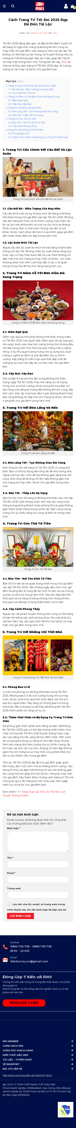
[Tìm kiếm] (12, 6)
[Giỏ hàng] (72, 6)
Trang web (14, 888)
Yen (54, 33)
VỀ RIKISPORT (11, 1064)
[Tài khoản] (66, 6)
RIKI (64, 62)
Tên (10, 857)
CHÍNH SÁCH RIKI (13, 1045)
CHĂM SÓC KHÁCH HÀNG (18, 1050)
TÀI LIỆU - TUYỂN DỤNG (17, 1059)
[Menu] (4, 6)
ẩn (20, 81)
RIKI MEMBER (10, 1041)
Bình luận (13, 828)
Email (11, 873)
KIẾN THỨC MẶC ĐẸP (15, 1055)
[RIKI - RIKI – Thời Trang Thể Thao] (40, 6)
